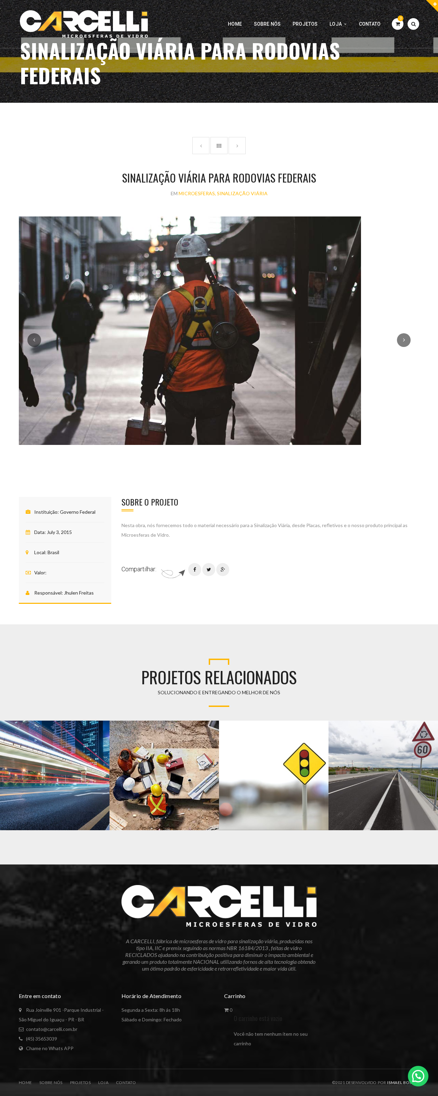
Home (25, 1082)
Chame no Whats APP (50, 1048)
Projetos (80, 1082)
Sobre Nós (51, 1082)
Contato (126, 1082)
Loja (103, 1082)
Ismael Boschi (402, 1082)
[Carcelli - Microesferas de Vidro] (84, 23)
